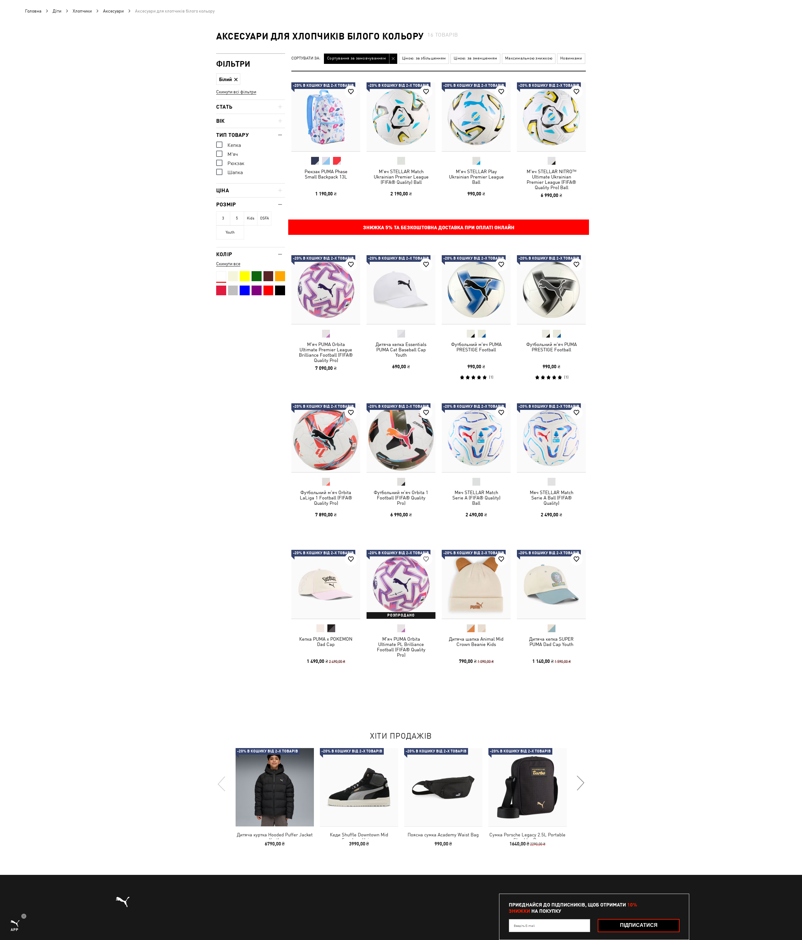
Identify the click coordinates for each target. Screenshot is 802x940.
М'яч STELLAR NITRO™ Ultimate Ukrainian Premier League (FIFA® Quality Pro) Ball (551, 179)
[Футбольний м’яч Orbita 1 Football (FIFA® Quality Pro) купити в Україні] (401, 437)
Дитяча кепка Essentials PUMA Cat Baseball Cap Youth (401, 350)
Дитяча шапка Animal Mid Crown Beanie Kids (476, 641)
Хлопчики (82, 10)
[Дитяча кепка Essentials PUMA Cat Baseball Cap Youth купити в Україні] (401, 289)
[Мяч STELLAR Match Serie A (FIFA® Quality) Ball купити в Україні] (476, 437)
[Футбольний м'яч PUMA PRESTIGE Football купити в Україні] (476, 289)
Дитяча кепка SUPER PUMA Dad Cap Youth (551, 641)
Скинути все (228, 263)
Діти (57, 10)
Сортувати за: (305, 58)
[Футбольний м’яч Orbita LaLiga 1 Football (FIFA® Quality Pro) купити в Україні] (325, 437)
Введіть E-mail (524, 925)
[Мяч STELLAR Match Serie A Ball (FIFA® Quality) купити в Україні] (551, 437)
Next (580, 783)
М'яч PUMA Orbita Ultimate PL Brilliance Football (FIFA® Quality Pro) (401, 647)
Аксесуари (113, 10)
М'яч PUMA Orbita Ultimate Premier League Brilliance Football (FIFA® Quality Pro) (326, 352)
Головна (33, 10)
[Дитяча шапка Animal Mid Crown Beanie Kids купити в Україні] (476, 584)
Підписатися (639, 925)
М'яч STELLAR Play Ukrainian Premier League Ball (476, 177)
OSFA (264, 218)
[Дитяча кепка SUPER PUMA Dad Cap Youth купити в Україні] (551, 584)
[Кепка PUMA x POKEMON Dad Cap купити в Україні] (325, 584)
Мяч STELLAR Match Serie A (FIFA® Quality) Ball (476, 498)
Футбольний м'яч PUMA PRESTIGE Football (476, 347)
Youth (230, 232)
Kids (250, 218)
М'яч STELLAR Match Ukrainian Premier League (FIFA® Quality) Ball (401, 177)
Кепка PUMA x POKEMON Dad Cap (325, 641)
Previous (221, 783)
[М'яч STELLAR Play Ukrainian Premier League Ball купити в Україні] (476, 116)
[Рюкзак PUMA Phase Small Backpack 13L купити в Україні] (325, 116)
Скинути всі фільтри (236, 91)
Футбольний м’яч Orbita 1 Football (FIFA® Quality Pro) (401, 498)
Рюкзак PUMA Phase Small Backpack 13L (326, 174)
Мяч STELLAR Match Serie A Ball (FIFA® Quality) (551, 498)
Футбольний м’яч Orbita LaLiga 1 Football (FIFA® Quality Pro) (326, 498)
